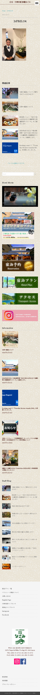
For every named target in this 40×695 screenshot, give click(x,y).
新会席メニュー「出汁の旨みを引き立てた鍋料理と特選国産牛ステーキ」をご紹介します (24, 497)
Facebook (5, 615)
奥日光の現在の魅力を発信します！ (23, 532)
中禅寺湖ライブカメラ (9, 603)
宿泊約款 (5, 677)
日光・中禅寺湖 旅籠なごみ (20, 2)
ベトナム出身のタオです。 (16, 163)
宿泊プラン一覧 (7, 588)
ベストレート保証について (10, 592)
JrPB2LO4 (10, 10)
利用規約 (5, 680)
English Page (6, 600)
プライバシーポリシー (9, 684)
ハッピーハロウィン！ (19, 566)
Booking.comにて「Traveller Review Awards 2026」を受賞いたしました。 (29, 148)
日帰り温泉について (26, 107)
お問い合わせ (6, 596)
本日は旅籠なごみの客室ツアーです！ (24, 523)
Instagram (5, 611)
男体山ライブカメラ (8, 607)
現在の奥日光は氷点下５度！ (21, 506)
